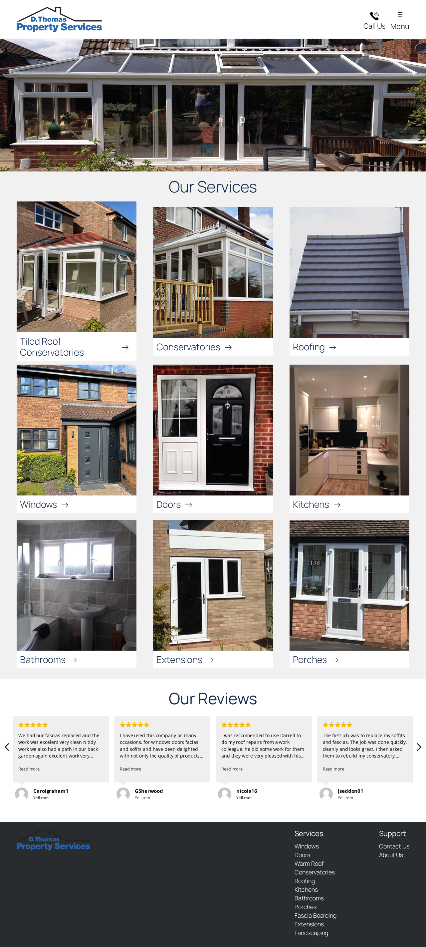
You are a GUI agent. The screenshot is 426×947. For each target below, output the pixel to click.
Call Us (374, 26)
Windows (38, 504)
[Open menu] (400, 15)
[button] (418, 749)
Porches (310, 659)
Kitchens (311, 504)
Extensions (179, 659)
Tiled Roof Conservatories (52, 346)
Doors (168, 504)
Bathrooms (43, 659)
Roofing (309, 346)
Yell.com (41, 797)
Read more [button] (29, 769)
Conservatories (188, 346)
